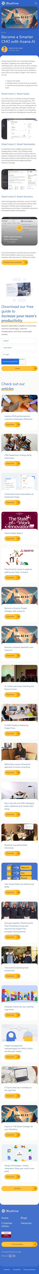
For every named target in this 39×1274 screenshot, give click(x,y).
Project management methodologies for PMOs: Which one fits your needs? (18, 1048)
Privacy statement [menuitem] (29, 1270)
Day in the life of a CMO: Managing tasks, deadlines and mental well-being (19, 806)
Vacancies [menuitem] (26, 1223)
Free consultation (17, 1244)
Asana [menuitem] (4, 1218)
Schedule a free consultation (12, 262)
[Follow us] (10, 1255)
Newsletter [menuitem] (17, 1270)
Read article (10, 425)
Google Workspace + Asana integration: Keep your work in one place (19, 1168)
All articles (17, 1188)
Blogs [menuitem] (24, 1218)
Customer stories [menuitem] (6, 1224)
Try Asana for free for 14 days (11, 1252)
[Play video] (19, 228)
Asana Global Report (13, 533)
